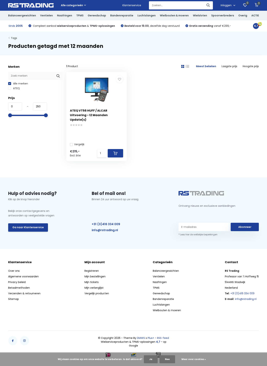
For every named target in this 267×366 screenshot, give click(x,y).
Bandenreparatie (121, 15)
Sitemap (13, 299)
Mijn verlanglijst (94, 288)
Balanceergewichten (22, 15)
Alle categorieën (72, 5)
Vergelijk (79, 144)
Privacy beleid (17, 282)
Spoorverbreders (222, 15)
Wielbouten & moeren (174, 15)
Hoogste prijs (251, 66)
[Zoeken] (208, 5)
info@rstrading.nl (105, 230)
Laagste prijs (229, 66)
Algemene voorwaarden (23, 276)
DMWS (141, 338)
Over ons (14, 271)
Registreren (91, 271)
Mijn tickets (91, 282)
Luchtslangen (146, 15)
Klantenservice (131, 5)
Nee (167, 359)
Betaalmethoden (19, 288)
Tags (14, 38)
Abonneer (244, 227)
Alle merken (20, 83)
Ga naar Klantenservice (28, 227)
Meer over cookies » (193, 359)
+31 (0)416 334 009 (106, 224)
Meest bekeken (206, 66)
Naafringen (64, 15)
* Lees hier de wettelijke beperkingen (198, 234)
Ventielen (46, 15)
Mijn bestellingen (95, 276)
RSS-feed (163, 338)
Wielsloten (200, 15)
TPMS (80, 15)
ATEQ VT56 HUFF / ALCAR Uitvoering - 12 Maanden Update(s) (89, 115)
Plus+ (151, 338)
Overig (242, 15)
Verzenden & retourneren (24, 293)
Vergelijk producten (96, 293)
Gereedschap (97, 15)
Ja (150, 359)
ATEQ (16, 88)
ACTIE (255, 15)
